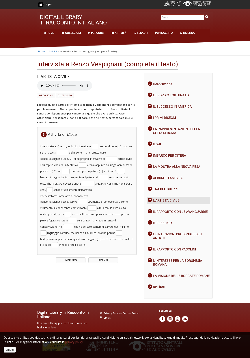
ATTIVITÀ (120, 32)
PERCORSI (97, 32)
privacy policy (74, 342)
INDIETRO (71, 260)
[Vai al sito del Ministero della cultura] (173, 5)
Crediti (107, 317)
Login (48, 4)
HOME (50, 32)
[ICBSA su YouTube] (178, 318)
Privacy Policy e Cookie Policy (121, 313)
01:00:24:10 (65, 95)
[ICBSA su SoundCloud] (185, 318)
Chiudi (10, 349)
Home (41, 51)
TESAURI (142, 32)
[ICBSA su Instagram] (170, 318)
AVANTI (103, 260)
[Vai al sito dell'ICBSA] (198, 5)
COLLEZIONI (72, 32)
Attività (53, 51)
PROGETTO (165, 32)
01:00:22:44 (46, 95)
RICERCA (188, 32)
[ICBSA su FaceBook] (163, 318)
